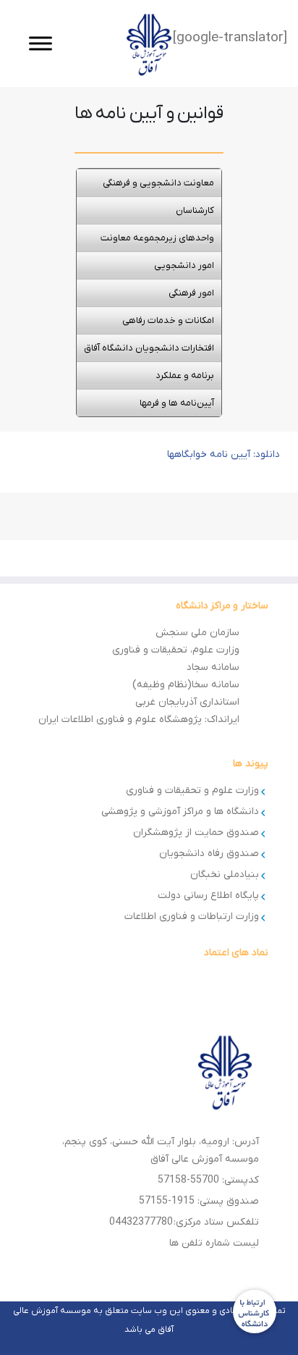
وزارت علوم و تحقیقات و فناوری (192, 790)
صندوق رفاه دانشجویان (209, 853)
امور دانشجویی (184, 265)
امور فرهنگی (191, 293)
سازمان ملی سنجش (197, 632)
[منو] (40, 43)
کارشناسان (195, 210)
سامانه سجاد (213, 667)
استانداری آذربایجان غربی (187, 702)
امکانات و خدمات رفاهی (168, 320)
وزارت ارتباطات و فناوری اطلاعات (191, 916)
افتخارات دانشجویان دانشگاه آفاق (149, 348)
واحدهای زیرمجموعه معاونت (157, 238)
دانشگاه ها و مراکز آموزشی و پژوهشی (180, 811)
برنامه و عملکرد (185, 375)
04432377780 (141, 1222)
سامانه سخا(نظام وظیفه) (185, 685)
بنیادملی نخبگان (224, 874)
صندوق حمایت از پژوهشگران (196, 832)
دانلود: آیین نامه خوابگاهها (223, 454)
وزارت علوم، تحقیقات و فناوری (175, 650)
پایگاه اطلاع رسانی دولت (208, 895)
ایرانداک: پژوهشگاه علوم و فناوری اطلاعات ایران (138, 719)
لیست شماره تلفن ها (214, 1243)
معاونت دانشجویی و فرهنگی (158, 183)
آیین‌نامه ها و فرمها (177, 403)
